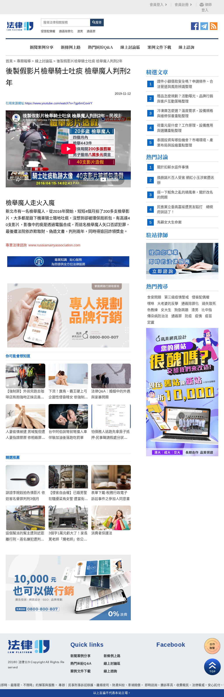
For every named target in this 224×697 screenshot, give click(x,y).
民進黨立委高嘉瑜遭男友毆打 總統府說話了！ (185, 209)
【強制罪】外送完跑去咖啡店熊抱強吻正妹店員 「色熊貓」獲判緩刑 (25, 397)
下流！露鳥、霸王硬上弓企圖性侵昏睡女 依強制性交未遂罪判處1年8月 (68, 397)
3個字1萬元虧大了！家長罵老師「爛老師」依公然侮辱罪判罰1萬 (68, 539)
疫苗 (208, 316)
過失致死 (209, 303)
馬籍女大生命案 (169, 222)
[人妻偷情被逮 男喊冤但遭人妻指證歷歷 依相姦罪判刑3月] (25, 416)
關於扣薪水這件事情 (173, 167)
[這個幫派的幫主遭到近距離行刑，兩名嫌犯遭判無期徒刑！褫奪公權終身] (25, 517)
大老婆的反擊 (167, 303)
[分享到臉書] (195, 26)
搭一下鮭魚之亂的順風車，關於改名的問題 (185, 194)
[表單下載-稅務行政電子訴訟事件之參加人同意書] (111, 477)
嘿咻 (150, 303)
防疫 (188, 316)
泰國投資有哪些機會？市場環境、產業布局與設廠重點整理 (185, 142)
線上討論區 (130, 47)
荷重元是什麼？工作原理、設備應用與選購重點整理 (185, 128)
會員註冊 (182, 5)
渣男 (80, 31)
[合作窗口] (212, 646)
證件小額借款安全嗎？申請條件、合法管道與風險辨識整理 (185, 84)
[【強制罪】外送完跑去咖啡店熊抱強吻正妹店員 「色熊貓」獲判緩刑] (25, 376)
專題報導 (24, 61)
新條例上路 (70, 47)
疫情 (198, 316)
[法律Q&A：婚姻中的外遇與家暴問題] (111, 376)
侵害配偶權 (48, 31)
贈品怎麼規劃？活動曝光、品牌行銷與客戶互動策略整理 (185, 98)
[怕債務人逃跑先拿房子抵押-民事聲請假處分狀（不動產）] (111, 416)
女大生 (166, 310)
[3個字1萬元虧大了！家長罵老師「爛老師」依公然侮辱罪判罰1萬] (68, 517)
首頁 (9, 61)
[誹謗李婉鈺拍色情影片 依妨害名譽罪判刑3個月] (25, 477)
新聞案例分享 (41, 47)
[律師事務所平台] (68, 315)
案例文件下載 (159, 47)
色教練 (152, 310)
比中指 (206, 310)
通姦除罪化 (66, 31)
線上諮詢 (186, 47)
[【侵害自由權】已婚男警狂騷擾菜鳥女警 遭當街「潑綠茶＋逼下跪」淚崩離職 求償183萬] (68, 477)
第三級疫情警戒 (176, 297)
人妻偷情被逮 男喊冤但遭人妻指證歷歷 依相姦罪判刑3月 (25, 437)
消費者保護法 (101, 533)
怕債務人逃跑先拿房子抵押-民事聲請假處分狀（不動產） (110, 437)
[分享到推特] (204, 26)
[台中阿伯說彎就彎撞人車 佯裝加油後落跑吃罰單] (68, 416)
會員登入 (157, 5)
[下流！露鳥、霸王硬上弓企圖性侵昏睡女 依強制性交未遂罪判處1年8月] (68, 376)
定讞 (150, 322)
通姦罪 (91, 31)
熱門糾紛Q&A (100, 47)
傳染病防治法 (157, 316)
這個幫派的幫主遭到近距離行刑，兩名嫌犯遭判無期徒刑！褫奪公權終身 (25, 539)
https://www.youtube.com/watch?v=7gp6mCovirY (58, 103)
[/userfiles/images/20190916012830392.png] (20, 26)
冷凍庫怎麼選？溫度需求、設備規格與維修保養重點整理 (185, 113)
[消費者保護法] (111, 517)
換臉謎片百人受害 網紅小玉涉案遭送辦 (185, 180)
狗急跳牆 (181, 310)
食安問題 (154, 297)
